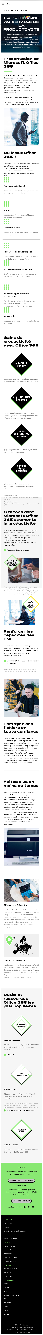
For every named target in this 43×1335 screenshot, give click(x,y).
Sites (5, 1235)
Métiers (6, 1227)
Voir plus (10, 1055)
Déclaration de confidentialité (22, 1327)
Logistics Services (10, 1257)
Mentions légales (13, 1330)
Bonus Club (8, 1276)
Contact (5, 10)
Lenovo (6, 1306)
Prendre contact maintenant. (21, 1180)
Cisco (6, 1283)
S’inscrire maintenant (21, 1201)
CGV (16, 1325)
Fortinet (6, 1287)
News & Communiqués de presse (15, 1231)
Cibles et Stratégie (10, 1238)
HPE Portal (7, 1302)
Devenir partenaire (10, 1268)
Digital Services (9, 1246)
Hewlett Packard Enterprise (13, 1295)
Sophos (6, 1318)
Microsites (7, 1272)
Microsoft (7, 1310)
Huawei (6, 1291)
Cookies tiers (24, 1325)
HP (5, 1299)
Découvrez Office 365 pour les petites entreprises (23, 662)
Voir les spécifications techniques (21, 1110)
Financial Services (10, 1250)
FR (20, 17)
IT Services (8, 1253)
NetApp (6, 1314)
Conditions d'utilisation (29, 1330)
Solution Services (10, 1261)
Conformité (8, 1223)
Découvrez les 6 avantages (18, 550)
